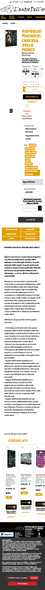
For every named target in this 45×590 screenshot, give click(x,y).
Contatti (28, 530)
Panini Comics (10, 475)
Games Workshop (28, 54)
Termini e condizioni (29, 533)
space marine (31, 167)
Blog (29, 17)
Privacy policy (28, 537)
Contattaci (27, 118)
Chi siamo (3, 17)
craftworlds (30, 152)
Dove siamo (12, 17)
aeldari (33, 145)
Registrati (28, 2)
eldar (27, 160)
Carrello (40, 2)
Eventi (21, 17)
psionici (28, 163)
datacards (29, 156)
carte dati (29, 149)
